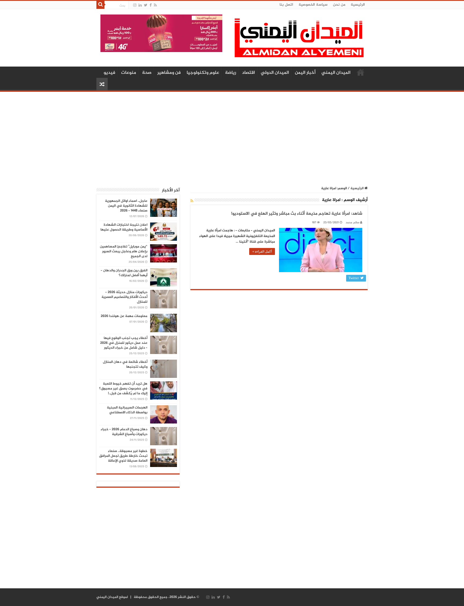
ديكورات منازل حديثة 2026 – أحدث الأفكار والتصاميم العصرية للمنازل (124, 297)
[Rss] (155, 5)
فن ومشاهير (169, 72)
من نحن (339, 5)
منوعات (128, 72)
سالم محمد (352, 222)
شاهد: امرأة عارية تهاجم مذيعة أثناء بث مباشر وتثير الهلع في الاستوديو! (296, 213)
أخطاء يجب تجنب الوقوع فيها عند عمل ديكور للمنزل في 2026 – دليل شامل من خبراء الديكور (123, 343)
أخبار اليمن (305, 72)
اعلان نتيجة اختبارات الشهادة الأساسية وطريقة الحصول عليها (123, 227)
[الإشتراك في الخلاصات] (191, 201)
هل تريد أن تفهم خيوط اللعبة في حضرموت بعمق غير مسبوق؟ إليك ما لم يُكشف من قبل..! (123, 388)
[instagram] (135, 5)
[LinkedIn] (140, 5)
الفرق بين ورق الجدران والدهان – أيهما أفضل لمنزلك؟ (124, 273)
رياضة (230, 72)
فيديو (109, 72)
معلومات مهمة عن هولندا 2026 (124, 316)
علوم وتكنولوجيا (203, 72)
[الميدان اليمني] (299, 40)
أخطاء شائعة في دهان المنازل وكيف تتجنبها (125, 364)
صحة (146, 72)
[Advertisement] (232, 136)
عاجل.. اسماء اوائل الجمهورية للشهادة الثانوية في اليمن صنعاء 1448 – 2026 (126, 206)
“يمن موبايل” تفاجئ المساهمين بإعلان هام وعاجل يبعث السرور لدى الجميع (123, 251)
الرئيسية (358, 5)
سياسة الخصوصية (313, 5)
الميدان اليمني (335, 72)
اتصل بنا (286, 5)
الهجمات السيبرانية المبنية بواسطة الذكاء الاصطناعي (127, 410)
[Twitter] (145, 5)
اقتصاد (248, 72)
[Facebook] (150, 5)
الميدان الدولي (275, 72)
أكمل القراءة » (262, 251)
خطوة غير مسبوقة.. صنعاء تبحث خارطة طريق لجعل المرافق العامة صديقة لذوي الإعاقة (123, 456)
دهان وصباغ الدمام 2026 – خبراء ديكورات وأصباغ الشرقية (124, 431)
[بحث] (100, 5)
